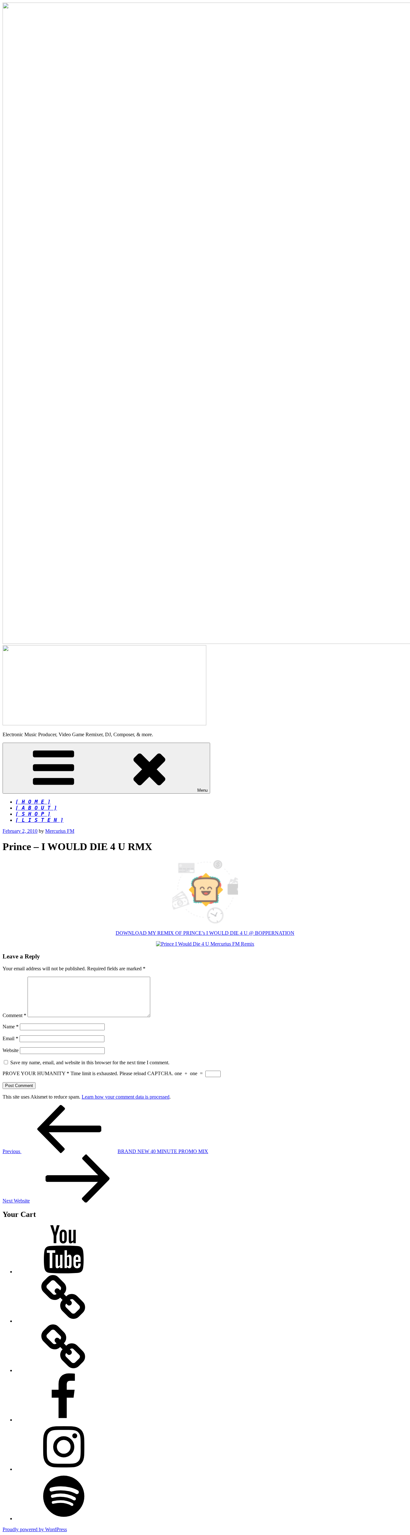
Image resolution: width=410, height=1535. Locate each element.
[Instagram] (63, 1469)
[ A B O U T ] (36, 808)
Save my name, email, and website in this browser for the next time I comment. (89, 1062)
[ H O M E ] (33, 802)
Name (11, 1026)
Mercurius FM (59, 831)
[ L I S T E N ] (39, 820)
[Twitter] (63, 1370)
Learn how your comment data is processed (125, 1097)
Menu (202, 790)
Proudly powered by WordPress (35, 1529)
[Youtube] (63, 1271)
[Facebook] (63, 1419)
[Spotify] (63, 1518)
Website (11, 1050)
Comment (14, 1015)
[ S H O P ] (33, 814)
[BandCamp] (63, 1321)
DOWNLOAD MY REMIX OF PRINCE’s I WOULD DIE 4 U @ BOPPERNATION (205, 933)
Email (10, 1038)
